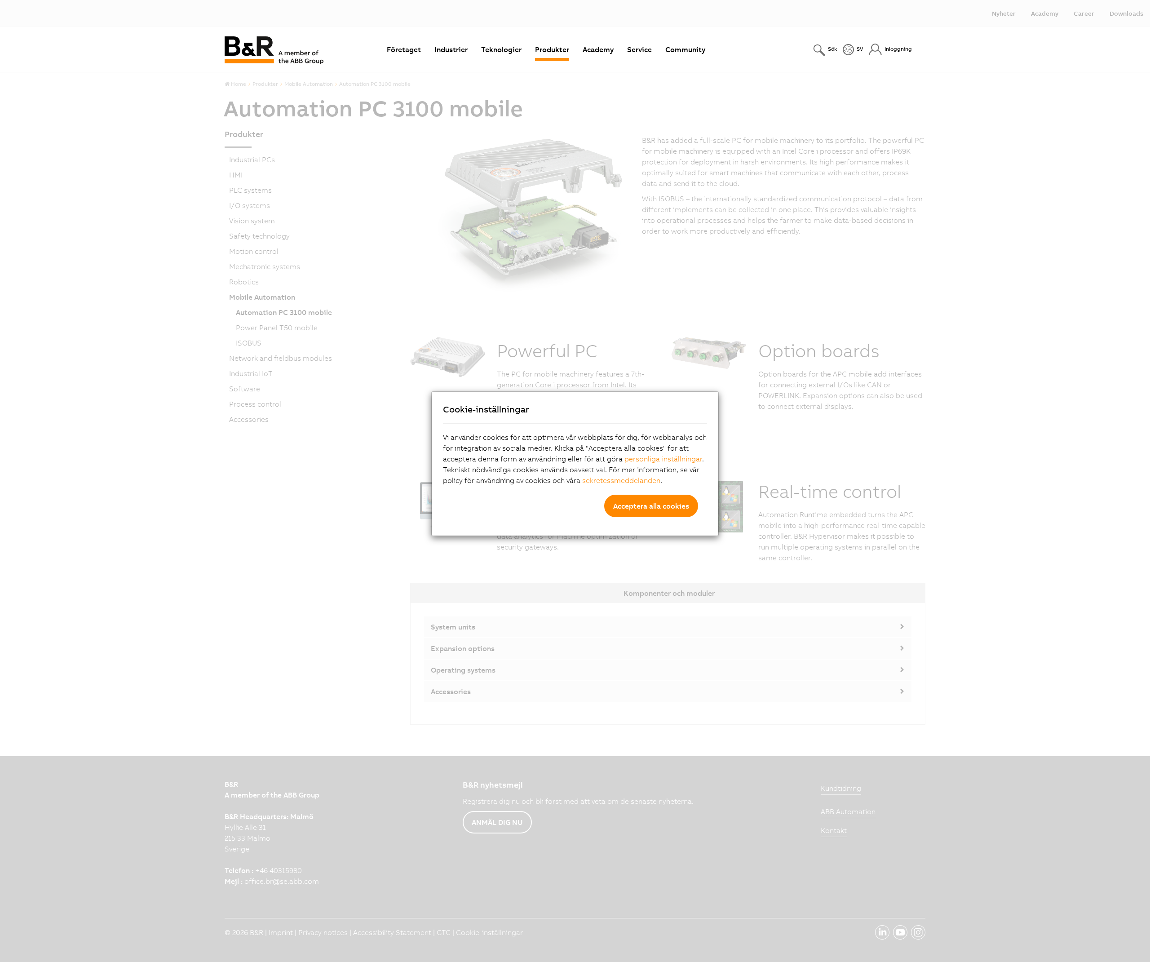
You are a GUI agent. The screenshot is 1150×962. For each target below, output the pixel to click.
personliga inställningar (663, 458)
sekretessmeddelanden (621, 480)
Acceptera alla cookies (651, 505)
